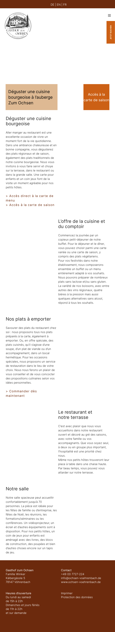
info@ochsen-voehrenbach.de (81, 578)
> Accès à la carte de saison (30, 205)
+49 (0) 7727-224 (72, 574)
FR (65, 4)
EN (59, 4)
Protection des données (77, 597)
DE (52, 4)
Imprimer (67, 593)
